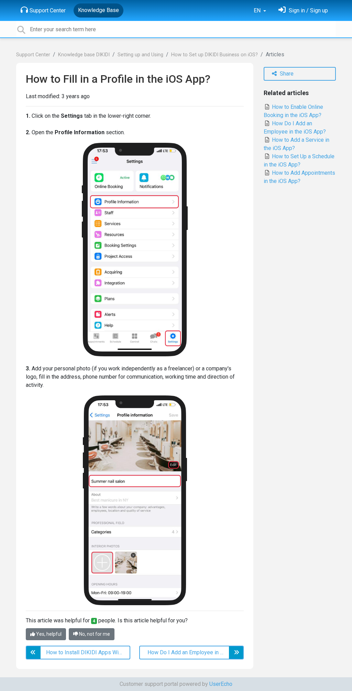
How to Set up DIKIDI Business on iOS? (214, 55)
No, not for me (94, 634)
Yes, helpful (48, 634)
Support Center (48, 10)
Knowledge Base (98, 10)
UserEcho (220, 684)
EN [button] (258, 10)
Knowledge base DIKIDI (84, 55)
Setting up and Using (140, 55)
